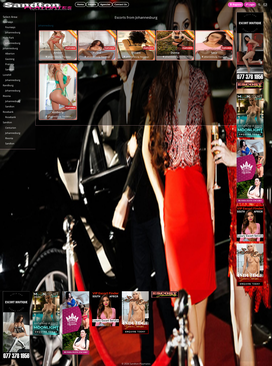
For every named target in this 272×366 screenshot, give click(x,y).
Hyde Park (8, 37)
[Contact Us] (265, 4)
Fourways (8, 22)
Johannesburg (12, 32)
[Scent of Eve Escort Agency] (250, 285)
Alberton (10, 53)
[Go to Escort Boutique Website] (250, 79)
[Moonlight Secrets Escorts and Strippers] (250, 136)
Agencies (105, 4)
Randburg (8, 85)
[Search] (259, 4)
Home (80, 4)
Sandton (9, 69)
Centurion (10, 127)
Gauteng (9, 59)
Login (251, 4)
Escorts (92, 4)
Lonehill (7, 74)
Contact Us (120, 4)
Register (237, 4)
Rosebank (8, 111)
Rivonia (7, 96)
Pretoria (9, 64)
